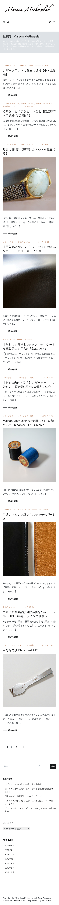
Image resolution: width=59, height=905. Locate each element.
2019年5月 (9, 845)
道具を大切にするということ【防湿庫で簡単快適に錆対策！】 (29, 790)
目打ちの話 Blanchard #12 (20, 650)
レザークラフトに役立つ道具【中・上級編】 (24, 784)
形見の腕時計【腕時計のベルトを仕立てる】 (24, 796)
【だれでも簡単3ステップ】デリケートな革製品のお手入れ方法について (30, 810)
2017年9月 (9, 863)
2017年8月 (9, 868)
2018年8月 (9, 850)
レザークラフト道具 (26, 65)
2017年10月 (10, 859)
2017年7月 (9, 872)
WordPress (46, 900)
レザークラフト (9, 65)
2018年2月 (9, 854)
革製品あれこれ (9, 106)
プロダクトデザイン (11, 103)
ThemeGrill (17, 900)
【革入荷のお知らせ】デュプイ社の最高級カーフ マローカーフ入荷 (30, 802)
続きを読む (13, 95)
